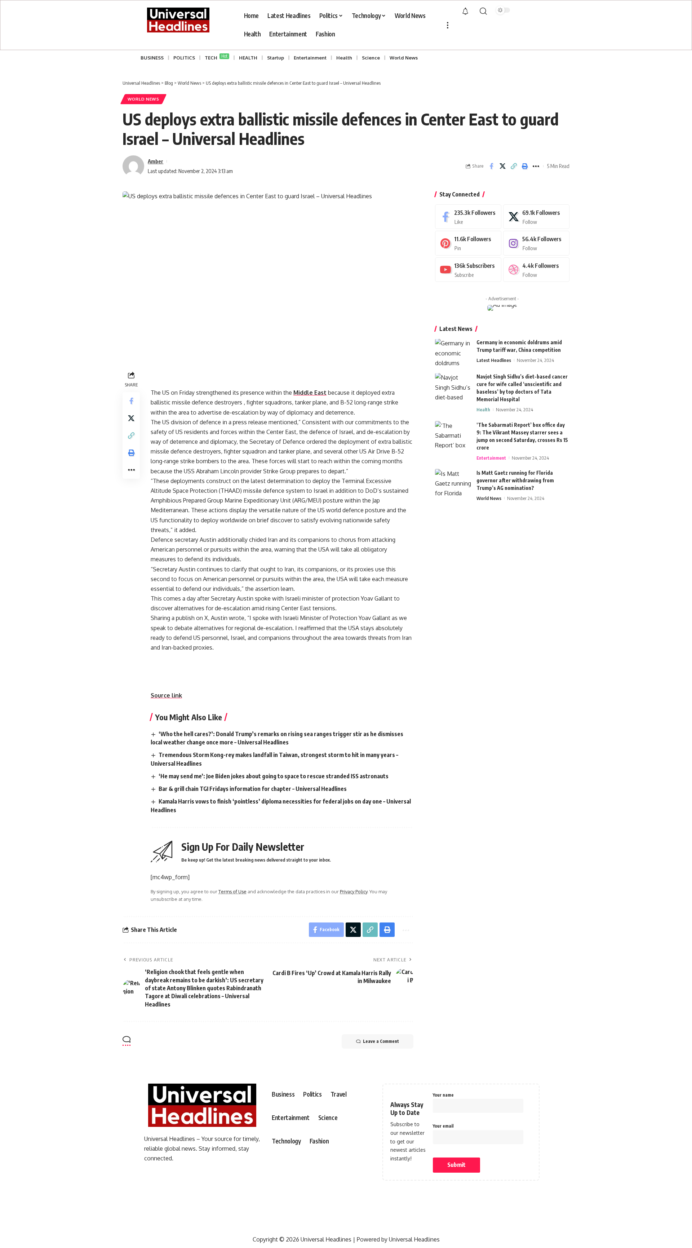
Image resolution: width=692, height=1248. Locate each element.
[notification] (465, 12)
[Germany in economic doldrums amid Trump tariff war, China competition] (453, 352)
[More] (536, 166)
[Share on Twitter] (502, 166)
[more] (448, 25)
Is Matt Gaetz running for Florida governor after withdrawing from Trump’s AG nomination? (515, 480)
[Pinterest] (468, 243)
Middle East (310, 392)
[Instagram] (536, 243)
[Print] (525, 166)
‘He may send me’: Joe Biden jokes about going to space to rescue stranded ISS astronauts (274, 776)
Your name (443, 1095)
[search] (483, 11)
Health (483, 410)
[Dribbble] (536, 269)
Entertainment (491, 458)
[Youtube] (468, 269)
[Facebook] (468, 216)
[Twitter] (536, 216)
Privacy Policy (353, 891)
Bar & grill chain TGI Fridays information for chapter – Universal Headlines (253, 788)
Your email (443, 1126)
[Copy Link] (514, 166)
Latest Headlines (493, 360)
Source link (166, 695)
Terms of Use (232, 891)
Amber (155, 161)
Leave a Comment (381, 1041)
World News (143, 99)
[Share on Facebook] (491, 166)
